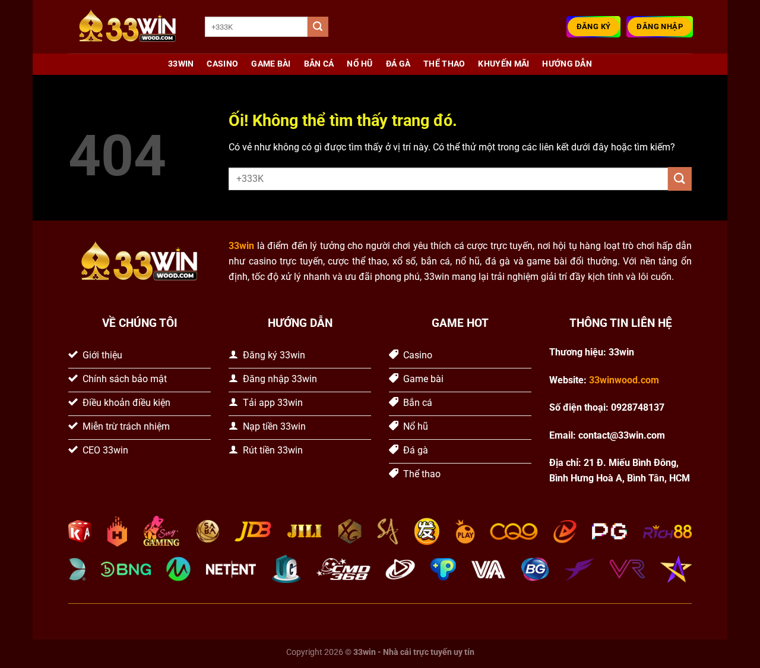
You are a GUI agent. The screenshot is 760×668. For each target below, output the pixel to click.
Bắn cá (319, 64)
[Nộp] (318, 27)
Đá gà (398, 64)
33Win (181, 64)
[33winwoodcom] (127, 27)
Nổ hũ (359, 64)
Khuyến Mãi (503, 64)
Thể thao (444, 64)
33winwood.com (624, 380)
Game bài (270, 64)
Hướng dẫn (567, 64)
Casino (222, 64)
